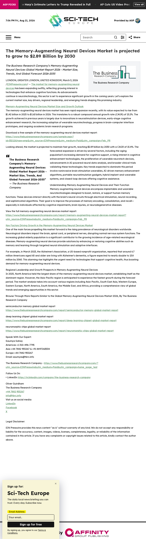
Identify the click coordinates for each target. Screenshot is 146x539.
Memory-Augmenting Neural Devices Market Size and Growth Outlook (45, 106)
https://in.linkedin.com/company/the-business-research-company (54, 377)
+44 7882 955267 (15, 391)
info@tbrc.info (13, 395)
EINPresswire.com (17, 84)
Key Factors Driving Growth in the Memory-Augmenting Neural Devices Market (49, 225)
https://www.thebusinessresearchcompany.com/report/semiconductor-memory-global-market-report (62, 310)
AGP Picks (9, 4)
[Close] (55, 483)
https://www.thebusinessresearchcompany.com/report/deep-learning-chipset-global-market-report (61, 320)
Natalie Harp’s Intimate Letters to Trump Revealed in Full (52, 4)
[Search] (115, 37)
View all (139, 4)
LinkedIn (11, 403)
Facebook (11, 407)
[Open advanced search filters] (122, 37)
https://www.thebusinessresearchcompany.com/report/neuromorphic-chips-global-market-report (60, 330)
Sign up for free (31, 524)
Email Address (17, 511)
